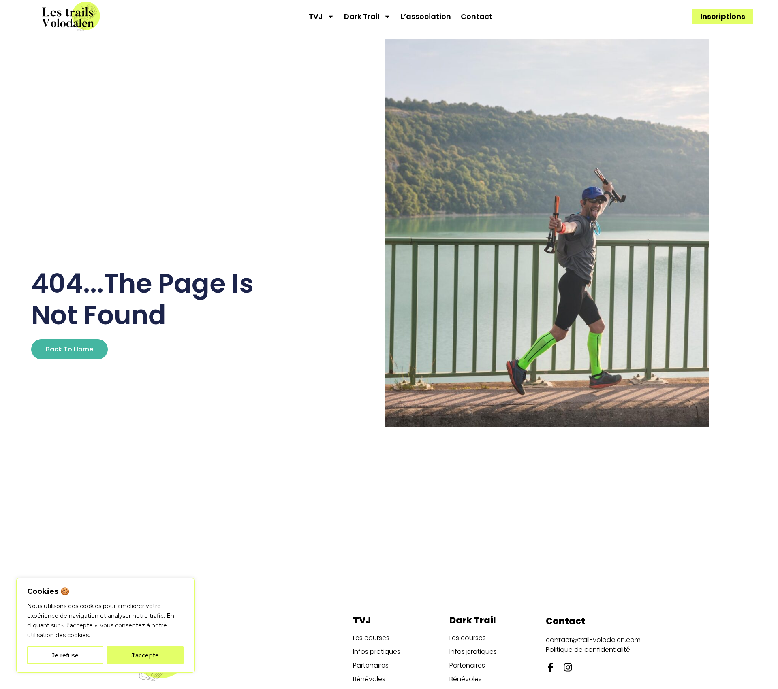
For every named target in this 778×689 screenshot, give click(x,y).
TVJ (316, 16)
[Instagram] (568, 667)
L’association (426, 16)
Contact (476, 16)
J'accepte (145, 655)
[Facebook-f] (550, 667)
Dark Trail (362, 16)
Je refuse (65, 655)
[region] (105, 625)
